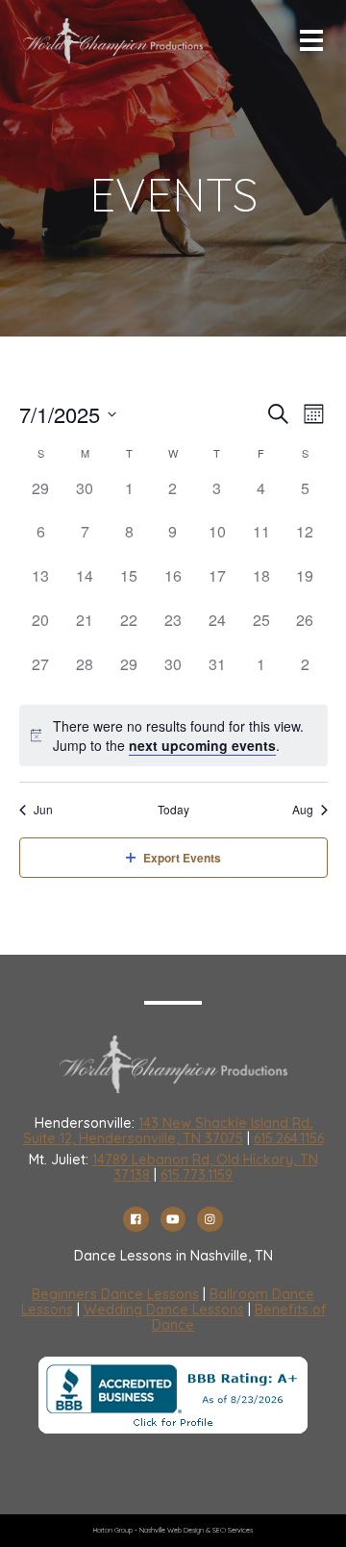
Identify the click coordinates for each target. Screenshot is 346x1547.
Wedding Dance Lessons (164, 1309)
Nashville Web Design (171, 1530)
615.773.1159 (197, 1175)
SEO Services (232, 1530)
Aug (302, 809)
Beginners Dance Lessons (115, 1294)
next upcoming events (202, 745)
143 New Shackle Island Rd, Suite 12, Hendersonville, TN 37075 (167, 1130)
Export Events (182, 857)
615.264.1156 (289, 1138)
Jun (43, 809)
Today (173, 809)
